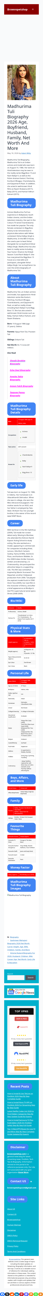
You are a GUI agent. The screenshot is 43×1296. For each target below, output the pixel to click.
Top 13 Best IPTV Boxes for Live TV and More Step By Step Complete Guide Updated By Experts (21, 1131)
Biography (14, 937)
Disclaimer (11, 1230)
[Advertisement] (21, 38)
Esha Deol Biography (20, 370)
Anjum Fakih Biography (21, 386)
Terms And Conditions (16, 1251)
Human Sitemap (14, 1225)
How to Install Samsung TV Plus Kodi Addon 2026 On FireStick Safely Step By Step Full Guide (20, 1123)
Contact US (11, 1214)
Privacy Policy (12, 1246)
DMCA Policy (12, 1235)
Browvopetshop (17, 9)
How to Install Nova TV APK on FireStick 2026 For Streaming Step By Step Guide (21, 1105)
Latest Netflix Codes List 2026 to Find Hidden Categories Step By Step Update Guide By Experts (20, 1114)
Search (10, 974)
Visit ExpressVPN (21, 1044)
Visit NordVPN (21, 1068)
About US (11, 1209)
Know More (23, 1172)
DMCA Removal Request (17, 1241)
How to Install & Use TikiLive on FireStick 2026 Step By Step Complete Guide (20, 1096)
